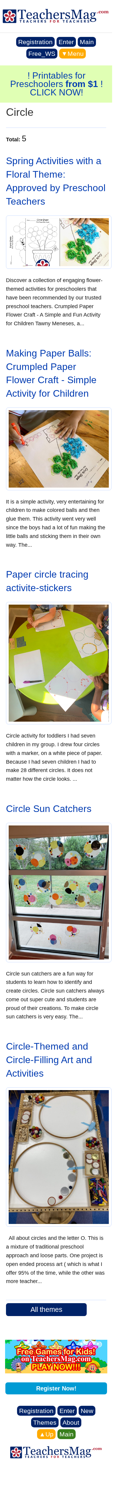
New (87, 1410)
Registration (35, 41)
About (70, 1422)
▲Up (46, 1434)
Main (87, 41)
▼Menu (72, 53)
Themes (44, 1422)
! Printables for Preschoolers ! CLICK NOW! (56, 84)
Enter (66, 41)
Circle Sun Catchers (48, 808)
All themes (46, 1309)
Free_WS (41, 53)
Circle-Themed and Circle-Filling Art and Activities (49, 1060)
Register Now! (56, 1388)
